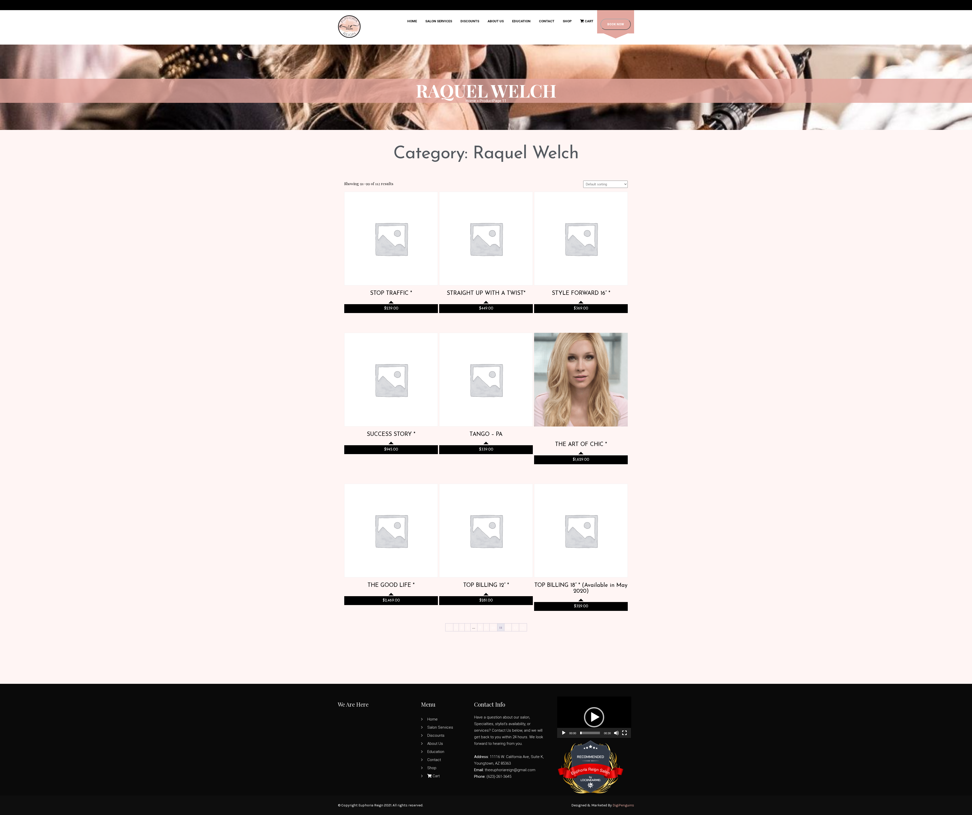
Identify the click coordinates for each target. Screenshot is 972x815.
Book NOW (615, 24)
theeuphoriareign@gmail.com (510, 770)
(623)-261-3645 (499, 776)
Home (412, 21)
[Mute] (616, 732)
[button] (594, 717)
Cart (588, 21)
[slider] (590, 733)
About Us (496, 21)
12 (508, 627)
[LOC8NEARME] (590, 779)
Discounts (469, 21)
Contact (546, 21)
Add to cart (391, 229)
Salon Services (438, 21)
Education (521, 21)
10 (493, 627)
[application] (594, 717)
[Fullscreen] (624, 732)
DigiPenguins (623, 805)
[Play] (563, 732)
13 (515, 627)
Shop (567, 21)
